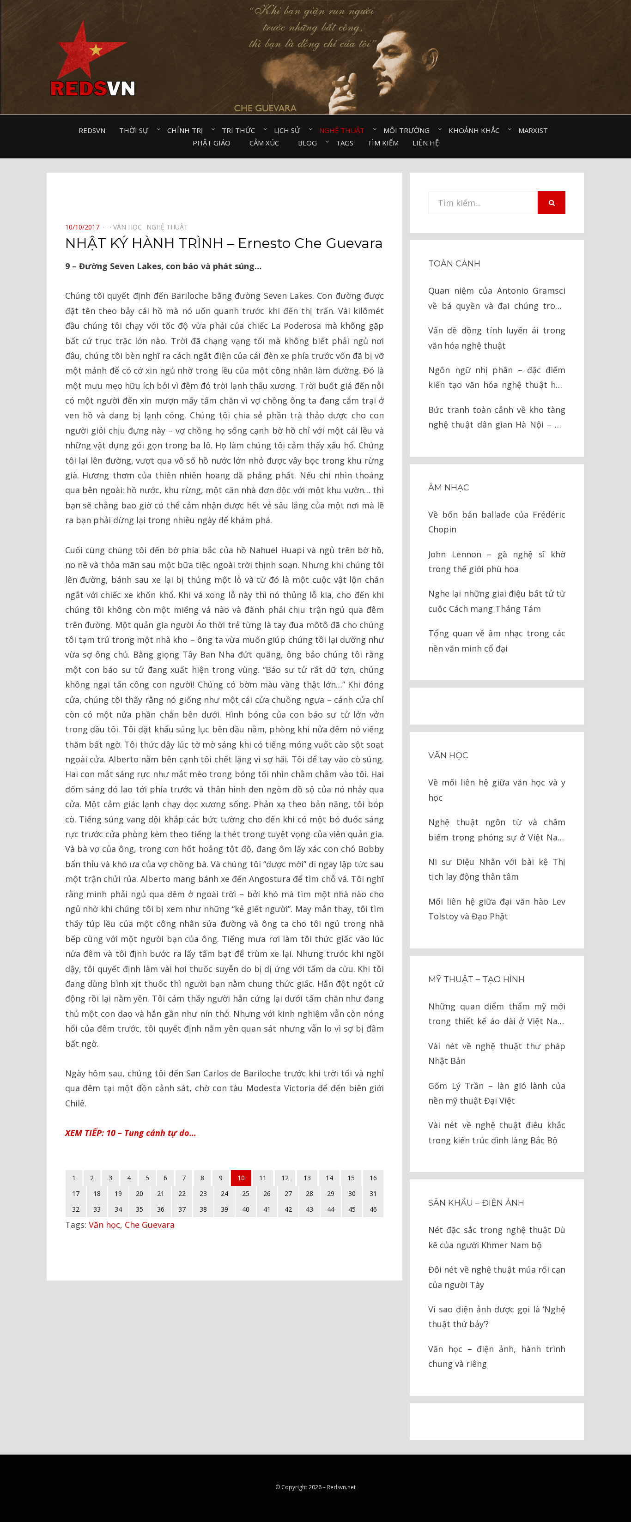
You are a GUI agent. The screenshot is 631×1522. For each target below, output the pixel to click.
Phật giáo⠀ (214, 142)
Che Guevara (150, 1224)
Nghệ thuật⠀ (344, 130)
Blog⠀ (310, 142)
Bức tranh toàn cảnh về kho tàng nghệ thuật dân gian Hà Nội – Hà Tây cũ (496, 418)
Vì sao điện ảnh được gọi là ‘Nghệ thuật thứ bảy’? (496, 1316)
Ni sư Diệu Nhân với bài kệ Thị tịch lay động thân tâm (496, 869)
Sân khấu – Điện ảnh (476, 1203)
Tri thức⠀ (241, 130)
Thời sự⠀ (136, 130)
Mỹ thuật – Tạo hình (476, 979)
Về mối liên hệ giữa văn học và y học (496, 790)
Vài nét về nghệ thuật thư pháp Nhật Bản (496, 1053)
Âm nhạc (448, 488)
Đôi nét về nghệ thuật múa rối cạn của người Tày (496, 1277)
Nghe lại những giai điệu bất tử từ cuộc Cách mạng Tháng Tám (496, 601)
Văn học (104, 1224)
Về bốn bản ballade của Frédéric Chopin (496, 522)
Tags (344, 142)
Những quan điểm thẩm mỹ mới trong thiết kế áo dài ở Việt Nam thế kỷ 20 (496, 1015)
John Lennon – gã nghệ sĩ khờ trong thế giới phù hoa (496, 561)
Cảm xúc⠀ (266, 142)
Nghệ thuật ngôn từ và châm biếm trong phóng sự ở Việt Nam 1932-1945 (496, 830)
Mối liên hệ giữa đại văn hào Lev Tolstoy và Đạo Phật (496, 909)
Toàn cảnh (454, 264)
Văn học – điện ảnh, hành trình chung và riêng (496, 1356)
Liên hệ (426, 142)
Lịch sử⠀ (289, 130)
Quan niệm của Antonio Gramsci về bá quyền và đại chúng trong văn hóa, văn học (496, 299)
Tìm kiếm (383, 142)
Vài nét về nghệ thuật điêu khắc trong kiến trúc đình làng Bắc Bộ (496, 1132)
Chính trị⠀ (187, 130)
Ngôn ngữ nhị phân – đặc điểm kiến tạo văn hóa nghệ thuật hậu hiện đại (496, 378)
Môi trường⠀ (409, 130)
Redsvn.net (341, 1487)
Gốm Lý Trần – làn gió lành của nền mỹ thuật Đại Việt (496, 1093)
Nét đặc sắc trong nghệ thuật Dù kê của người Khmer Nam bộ (496, 1237)
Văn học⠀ (129, 227)
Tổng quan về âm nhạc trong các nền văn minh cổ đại (496, 640)
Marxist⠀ (535, 130)
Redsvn (92, 130)
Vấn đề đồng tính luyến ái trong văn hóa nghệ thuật (496, 337)
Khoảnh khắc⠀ (476, 130)
